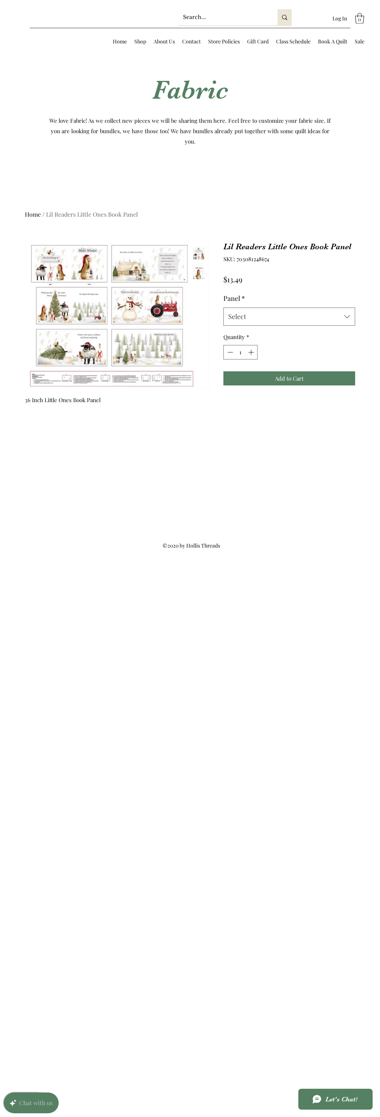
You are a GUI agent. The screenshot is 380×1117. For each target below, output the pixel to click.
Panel (234, 298)
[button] (359, 18)
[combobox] (289, 317)
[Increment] (252, 352)
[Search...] (285, 17)
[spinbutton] (241, 352)
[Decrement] (230, 352)
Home (33, 214)
